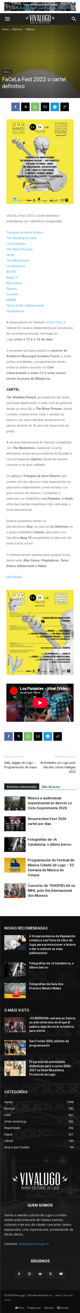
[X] (25, 107)
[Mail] (40, 1274)
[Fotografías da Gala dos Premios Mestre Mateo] (15, 990)
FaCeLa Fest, (53, 322)
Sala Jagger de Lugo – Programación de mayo (20, 765)
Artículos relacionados (22, 787)
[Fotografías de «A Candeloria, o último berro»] (15, 844)
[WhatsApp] (35, 107)
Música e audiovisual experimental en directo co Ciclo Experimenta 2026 (50, 803)
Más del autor (51, 787)
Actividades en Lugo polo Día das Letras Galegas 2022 (58, 767)
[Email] (45, 107)
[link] (24, 232)
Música (30, 29)
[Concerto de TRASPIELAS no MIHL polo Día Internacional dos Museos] (15, 890)
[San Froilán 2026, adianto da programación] (15, 1047)
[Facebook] (15, 107)
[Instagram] (29, 1274)
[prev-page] (7, 906)
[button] (7, 19)
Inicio (5, 29)
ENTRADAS (14, 577)
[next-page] (13, 906)
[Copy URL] (64, 107)
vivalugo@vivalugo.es (34, 1244)
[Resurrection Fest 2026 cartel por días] (15, 823)
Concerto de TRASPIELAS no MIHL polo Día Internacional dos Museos (51, 890)
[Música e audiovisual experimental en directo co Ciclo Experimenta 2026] (15, 803)
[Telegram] (55, 107)
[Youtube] (61, 1274)
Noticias (17, 29)
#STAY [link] (11, 272)
